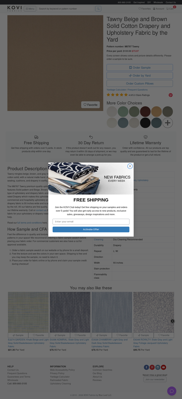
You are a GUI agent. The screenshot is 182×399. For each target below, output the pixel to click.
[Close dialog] (130, 166)
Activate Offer (91, 229)
